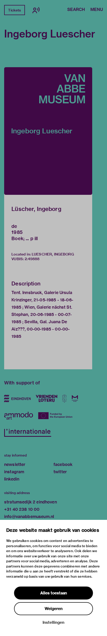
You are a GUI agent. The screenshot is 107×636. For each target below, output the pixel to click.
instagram (14, 472)
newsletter (14, 464)
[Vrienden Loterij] (46, 398)
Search (76, 10)
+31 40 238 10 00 (21, 509)
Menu (96, 10)
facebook (63, 464)
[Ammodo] (18, 416)
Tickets (14, 10)
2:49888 (32, 259)
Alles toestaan (53, 593)
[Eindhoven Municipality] (17, 398)
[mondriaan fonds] (75, 398)
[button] (48, 131)
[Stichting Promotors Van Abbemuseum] (64, 398)
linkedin (11, 479)
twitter (60, 472)
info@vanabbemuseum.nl (29, 516)
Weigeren (54, 608)
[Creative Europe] (56, 416)
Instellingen (53, 622)
